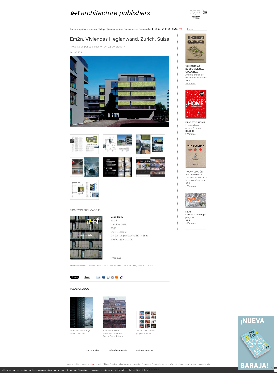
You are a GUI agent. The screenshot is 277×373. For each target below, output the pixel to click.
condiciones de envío (163, 364)
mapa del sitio (204, 364)
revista (99, 364)
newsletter (131, 29)
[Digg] (103, 278)
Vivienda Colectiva (78, 265)
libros (106, 364)
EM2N (100, 265)
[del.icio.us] (121, 278)
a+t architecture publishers (114, 13)
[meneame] (116, 278)
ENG (174, 29)
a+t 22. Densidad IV (112, 265)
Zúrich (125, 265)
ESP (180, 29)
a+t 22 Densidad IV (114, 46)
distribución (124, 364)
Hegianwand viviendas (143, 265)
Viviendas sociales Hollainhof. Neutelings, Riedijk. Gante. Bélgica (113, 333)
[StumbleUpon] (108, 278)
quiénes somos (88, 29)
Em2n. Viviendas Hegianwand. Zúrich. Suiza (119, 39)
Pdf (130, 265)
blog (102, 29)
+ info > (144, 370)
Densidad (92, 265)
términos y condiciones (185, 364)
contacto (145, 29)
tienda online (115, 29)
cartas (114, 364)
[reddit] (112, 278)
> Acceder (196, 18)
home (73, 29)
